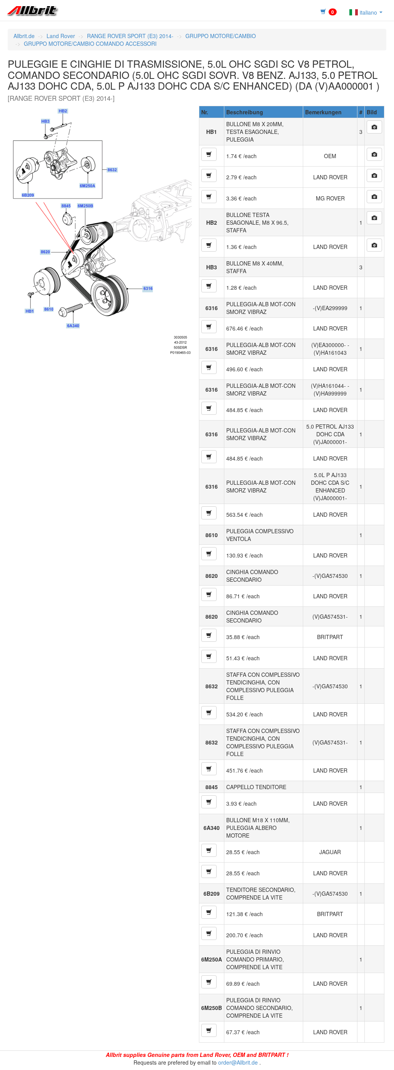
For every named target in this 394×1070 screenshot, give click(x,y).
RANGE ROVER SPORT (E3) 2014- (130, 36)
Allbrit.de (24, 36)
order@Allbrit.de (238, 1062)
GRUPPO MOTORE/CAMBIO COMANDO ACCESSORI (90, 43)
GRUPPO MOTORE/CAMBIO (220, 36)
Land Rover (61, 36)
